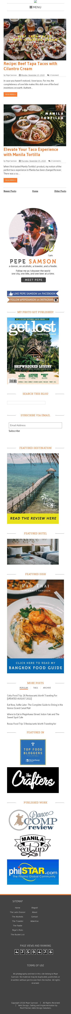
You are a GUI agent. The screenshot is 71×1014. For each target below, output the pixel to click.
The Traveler (17, 921)
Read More (10, 94)
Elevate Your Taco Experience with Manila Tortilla (31, 152)
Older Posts (60, 191)
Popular (24, 687)
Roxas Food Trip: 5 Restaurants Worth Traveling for (31, 723)
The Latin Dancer (17, 912)
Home (35, 191)
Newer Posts (10, 191)
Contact (34, 916)
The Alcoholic (17, 916)
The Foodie (17, 925)
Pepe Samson (11, 75)
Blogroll (35, 907)
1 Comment (54, 75)
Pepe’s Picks (17, 930)
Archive (47, 687)
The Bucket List (17, 934)
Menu (36, 7)
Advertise (35, 921)
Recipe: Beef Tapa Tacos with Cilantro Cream (30, 66)
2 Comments (56, 161)
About (34, 912)
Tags (35, 687)
